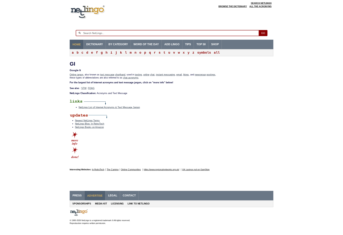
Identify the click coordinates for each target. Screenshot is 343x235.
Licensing (117, 203)
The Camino (113, 169)
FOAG (91, 88)
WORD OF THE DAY (146, 44)
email (179, 74)
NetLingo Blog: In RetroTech (89, 123)
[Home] (93, 11)
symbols (204, 53)
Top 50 (201, 44)
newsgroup (200, 74)
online (146, 74)
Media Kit (101, 203)
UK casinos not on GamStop (196, 169)
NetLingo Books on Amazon (89, 127)
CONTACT (129, 195)
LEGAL (112, 195)
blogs (186, 74)
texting (138, 74)
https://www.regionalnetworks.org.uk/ (161, 169)
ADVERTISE (95, 195)
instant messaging (165, 74)
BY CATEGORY (118, 44)
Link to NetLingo (139, 203)
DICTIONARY (94, 44)
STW (83, 88)
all (217, 53)
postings (211, 74)
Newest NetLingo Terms (87, 120)
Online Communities (131, 169)
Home (77, 44)
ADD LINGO (172, 44)
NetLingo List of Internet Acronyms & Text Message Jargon (109, 107)
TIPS (188, 44)
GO (263, 33)
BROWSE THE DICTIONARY (232, 6)
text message (107, 74)
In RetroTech (98, 169)
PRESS (77, 195)
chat (152, 74)
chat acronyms (130, 77)
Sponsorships (81, 203)
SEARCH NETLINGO (261, 3)
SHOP (215, 44)
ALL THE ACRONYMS (260, 6)
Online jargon (76, 74)
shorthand (120, 74)
